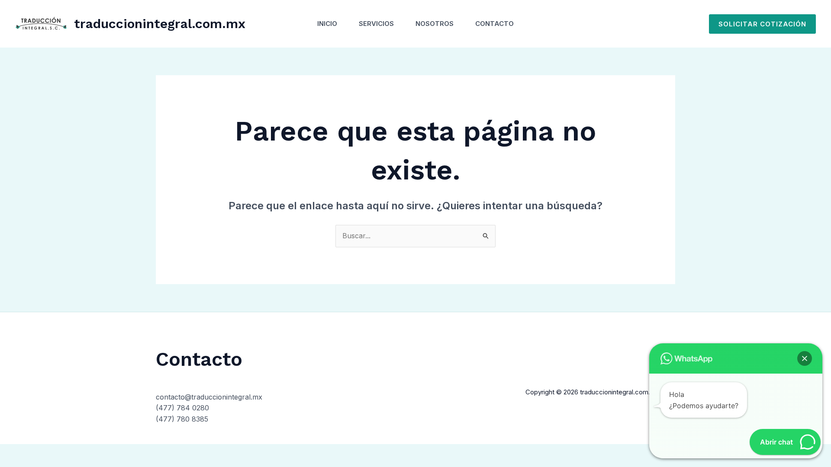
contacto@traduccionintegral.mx (209, 397)
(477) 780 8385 (182, 419)
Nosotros (435, 23)
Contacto (494, 23)
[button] (762, 24)
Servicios (376, 23)
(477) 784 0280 (182, 407)
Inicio (327, 23)
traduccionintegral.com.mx (159, 23)
